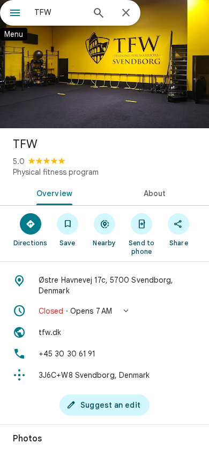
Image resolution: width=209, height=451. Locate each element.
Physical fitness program (56, 172)
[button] (104, 311)
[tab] (52, 192)
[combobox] (59, 12)
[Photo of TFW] (104, 64)
